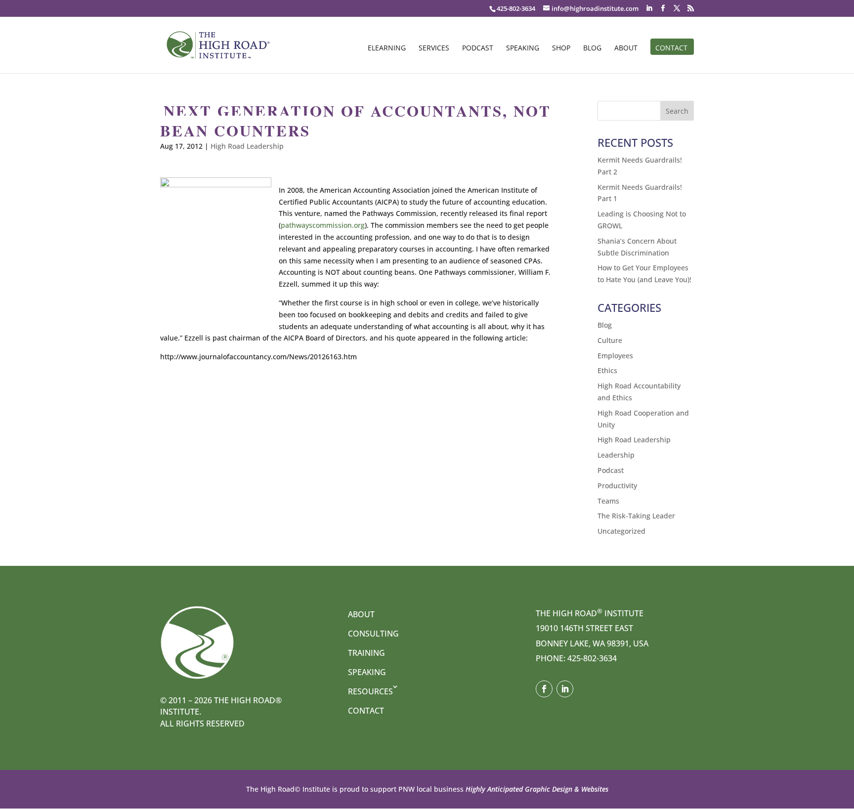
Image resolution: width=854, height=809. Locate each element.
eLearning (387, 48)
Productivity (617, 485)
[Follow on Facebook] (544, 689)
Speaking (522, 48)
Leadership (616, 455)
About (626, 48)
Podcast (477, 48)
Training (366, 652)
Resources (370, 691)
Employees (615, 355)
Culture (610, 340)
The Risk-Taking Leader (636, 515)
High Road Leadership (247, 146)
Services (434, 48)
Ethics (607, 370)
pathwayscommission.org (323, 225)
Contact (671, 48)
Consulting (373, 633)
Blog (592, 48)
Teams (608, 501)
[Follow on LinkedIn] (564, 689)
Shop (561, 48)
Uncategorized (621, 531)
